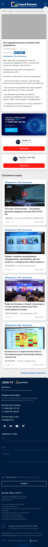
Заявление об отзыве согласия (13, 517)
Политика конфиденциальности (13, 504)
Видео (11, 11)
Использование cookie (10, 507)
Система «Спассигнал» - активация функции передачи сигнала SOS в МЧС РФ (23, 211)
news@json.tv (10, 125)
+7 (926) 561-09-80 (15, 122)
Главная (4, 11)
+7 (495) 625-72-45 (10, 408)
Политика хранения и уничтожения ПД (15, 513)
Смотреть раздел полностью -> (33, 373)
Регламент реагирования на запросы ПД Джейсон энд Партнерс (21, 510)
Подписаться (24, 148)
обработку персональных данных (28, 477)
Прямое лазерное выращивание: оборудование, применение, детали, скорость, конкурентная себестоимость (24, 259)
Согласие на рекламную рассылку (14, 519)
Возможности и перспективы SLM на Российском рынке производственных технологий (24, 354)
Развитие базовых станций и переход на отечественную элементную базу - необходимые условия (24, 307)
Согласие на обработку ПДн (12, 515)
